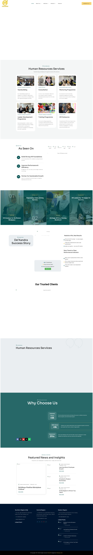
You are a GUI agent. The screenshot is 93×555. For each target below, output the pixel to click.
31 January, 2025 (62, 488)
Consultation (43, 90)
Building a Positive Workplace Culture (29, 488)
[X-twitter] (26, 439)
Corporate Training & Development (24, 87)
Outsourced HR (62, 114)
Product (53, 3)
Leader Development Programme (25, 118)
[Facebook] (17, 439)
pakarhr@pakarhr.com (20, 519)
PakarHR (49, 552)
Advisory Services (42, 87)
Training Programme (45, 117)
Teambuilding (22, 90)
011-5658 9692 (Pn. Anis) (64, 516)
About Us (38, 3)
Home (32, 3)
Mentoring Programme (67, 90)
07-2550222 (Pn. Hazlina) (21, 516)
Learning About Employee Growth (66, 468)
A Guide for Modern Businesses (65, 479)
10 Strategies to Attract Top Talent (67, 491)
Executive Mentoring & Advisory (65, 87)
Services (45, 3)
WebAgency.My (59, 552)
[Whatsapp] (29, 439)
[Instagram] (20, 439)
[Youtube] (23, 439)
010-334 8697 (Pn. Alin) (42, 518)
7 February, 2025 (33, 484)
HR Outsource (64, 117)
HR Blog (60, 3)
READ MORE (20, 491)
